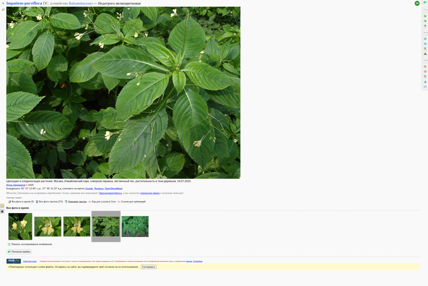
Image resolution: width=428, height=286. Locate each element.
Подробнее (197, 261)
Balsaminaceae (80, 3)
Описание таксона (77, 201)
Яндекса (98, 188)
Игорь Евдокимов (15, 185)
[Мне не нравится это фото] (2, 211)
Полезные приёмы (21, 251)
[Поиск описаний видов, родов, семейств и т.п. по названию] (3, 9)
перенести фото (150, 193)
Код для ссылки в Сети (104, 201)
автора (189, 261)
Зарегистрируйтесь (110, 193)
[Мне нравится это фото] (2, 206)
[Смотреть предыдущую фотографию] (30, 93)
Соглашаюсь (148, 267)
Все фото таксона (48, 201)
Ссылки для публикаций (133, 201)
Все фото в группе (21, 201)
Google (89, 188)
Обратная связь (30, 261)
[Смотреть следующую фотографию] (216, 93)
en (417, 3)
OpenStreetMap (113, 188)
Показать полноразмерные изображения (31, 244)
